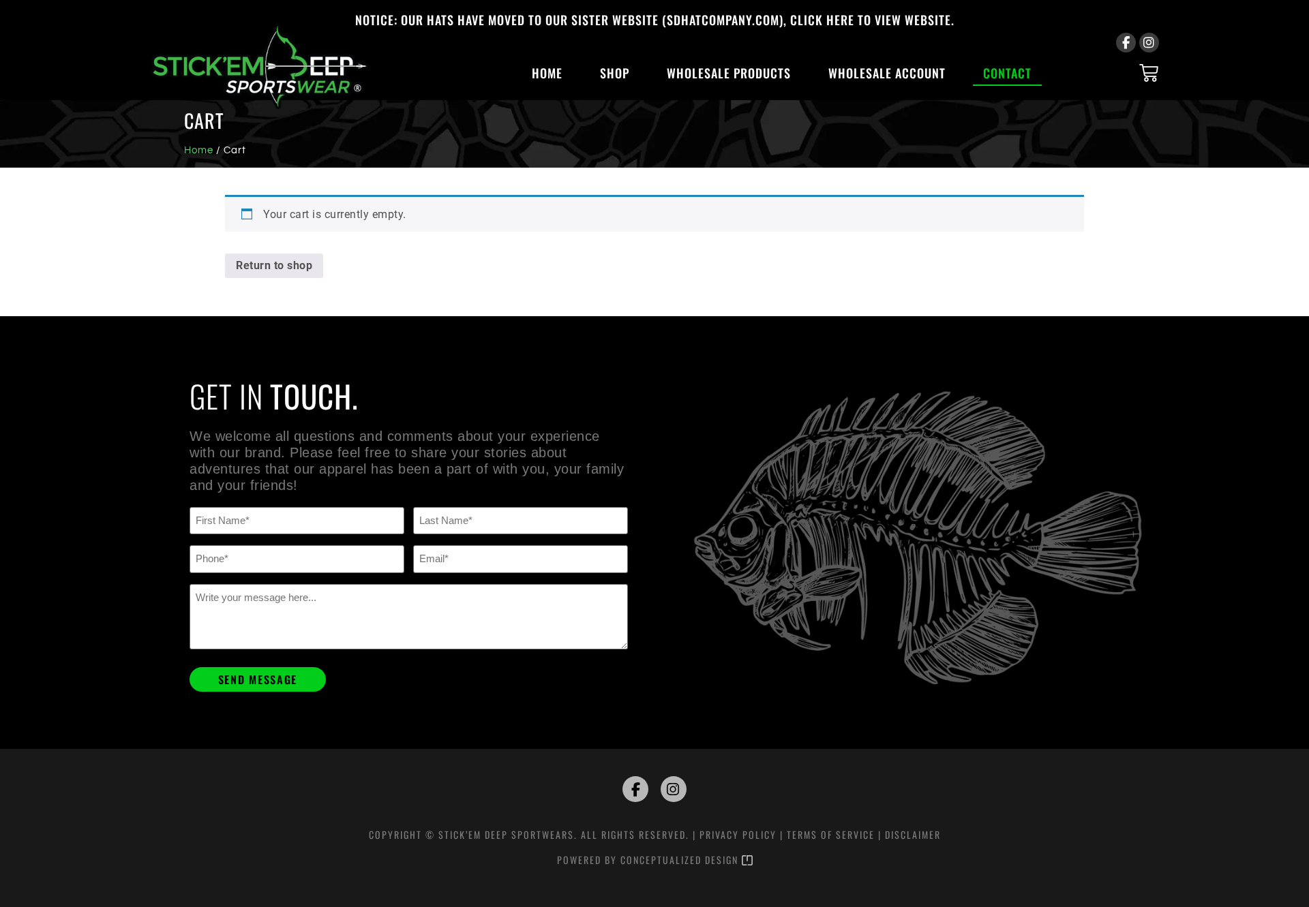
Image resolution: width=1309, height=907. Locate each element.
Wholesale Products (729, 73)
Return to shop (274, 265)
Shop (614, 73)
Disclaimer (913, 834)
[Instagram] (1149, 42)
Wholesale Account (887, 73)
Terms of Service (831, 834)
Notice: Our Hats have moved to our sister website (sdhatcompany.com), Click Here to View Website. (654, 20)
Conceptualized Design (681, 859)
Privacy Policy (738, 834)
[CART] (1149, 72)
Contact (1007, 73)
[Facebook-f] (1126, 42)
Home (547, 73)
